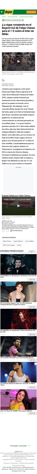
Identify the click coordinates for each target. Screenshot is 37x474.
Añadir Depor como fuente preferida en (13, 20)
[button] (18, 61)
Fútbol (19, 245)
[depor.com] (9, 12)
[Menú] (2, 12)
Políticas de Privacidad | (26, 463)
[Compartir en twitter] (7, 230)
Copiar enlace (17, 230)
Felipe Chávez (7, 241)
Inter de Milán (29, 241)
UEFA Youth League (9, 245)
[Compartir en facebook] (3, 230)
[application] (18, 61)
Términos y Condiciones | (10, 463)
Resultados (31, 12)
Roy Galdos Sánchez (7, 83)
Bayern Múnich (18, 241)
